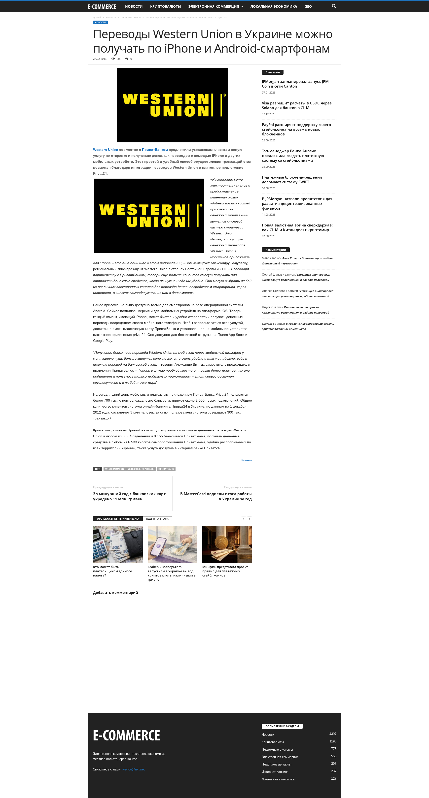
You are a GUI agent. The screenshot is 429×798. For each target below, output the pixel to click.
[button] (333, 6)
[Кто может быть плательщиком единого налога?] (118, 544)
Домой (97, 17)
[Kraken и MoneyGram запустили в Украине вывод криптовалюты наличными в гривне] (172, 544)
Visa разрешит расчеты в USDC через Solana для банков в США (297, 105)
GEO (308, 6)
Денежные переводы (141, 469)
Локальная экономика (273, 6)
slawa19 (267, 323)
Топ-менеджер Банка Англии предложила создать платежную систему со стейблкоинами (293, 155)
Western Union (105, 150)
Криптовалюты (165, 6)
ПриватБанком (155, 150)
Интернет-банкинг (275, 772)
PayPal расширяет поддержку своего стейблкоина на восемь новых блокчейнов (296, 129)
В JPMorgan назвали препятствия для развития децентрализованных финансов (297, 203)
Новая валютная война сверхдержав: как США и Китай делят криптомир (297, 227)
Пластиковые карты (276, 764)
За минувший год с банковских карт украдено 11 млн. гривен (129, 496)
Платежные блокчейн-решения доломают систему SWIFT (292, 179)
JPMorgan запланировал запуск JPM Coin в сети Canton (295, 84)
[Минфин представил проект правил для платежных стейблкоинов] (227, 544)
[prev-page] (243, 518)
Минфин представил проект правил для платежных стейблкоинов (225, 571)
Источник (247, 460)
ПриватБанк (166, 469)
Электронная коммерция (213, 6)
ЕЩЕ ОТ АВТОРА (157, 518)
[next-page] (249, 518)
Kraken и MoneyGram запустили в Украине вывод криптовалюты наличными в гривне (172, 573)
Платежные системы (277, 749)
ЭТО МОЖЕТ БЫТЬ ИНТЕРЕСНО (118, 518)
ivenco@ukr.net (133, 769)
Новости (134, 6)
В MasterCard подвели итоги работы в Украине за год (216, 496)
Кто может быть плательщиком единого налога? (112, 571)
